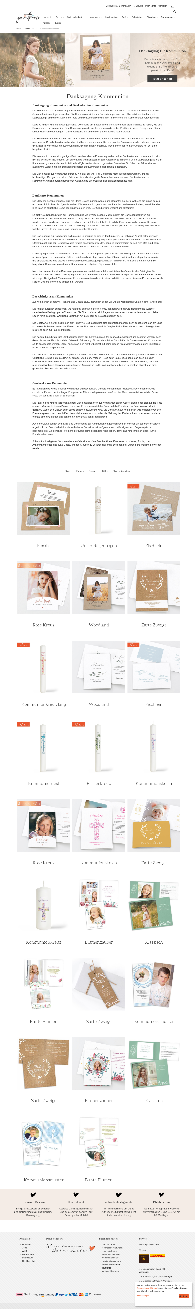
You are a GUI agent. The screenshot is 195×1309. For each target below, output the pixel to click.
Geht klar (183, 1296)
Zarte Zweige (154, 625)
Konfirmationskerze (111, 1264)
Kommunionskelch (154, 784)
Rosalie (44, 546)
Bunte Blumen (44, 1021)
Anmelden (162, 6)
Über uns (26, 1244)
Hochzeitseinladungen (112, 1247)
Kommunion (30, 28)
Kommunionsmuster (154, 1021)
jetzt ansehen (162, 79)
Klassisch (154, 942)
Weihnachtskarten (110, 1271)
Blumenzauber (99, 942)
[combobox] (174, 11)
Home (18, 28)
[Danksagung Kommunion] (32, 60)
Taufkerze (106, 1268)
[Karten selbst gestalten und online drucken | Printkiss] (28, 17)
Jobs (24, 1247)
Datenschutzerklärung (147, 1288)
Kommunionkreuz (43, 942)
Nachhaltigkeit (28, 1261)
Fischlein (154, 546)
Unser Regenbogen (99, 546)
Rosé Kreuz (44, 625)
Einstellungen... (144, 1295)
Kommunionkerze (110, 1257)
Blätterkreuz (99, 784)
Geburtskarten (108, 1244)
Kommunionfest (43, 784)
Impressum (27, 1257)
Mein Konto (150, 6)
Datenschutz (28, 1254)
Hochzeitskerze (109, 1251)
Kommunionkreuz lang (43, 704)
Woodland (99, 625)
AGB (24, 1251)
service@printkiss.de (149, 1244)
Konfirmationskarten (111, 1261)
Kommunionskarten (111, 1254)
